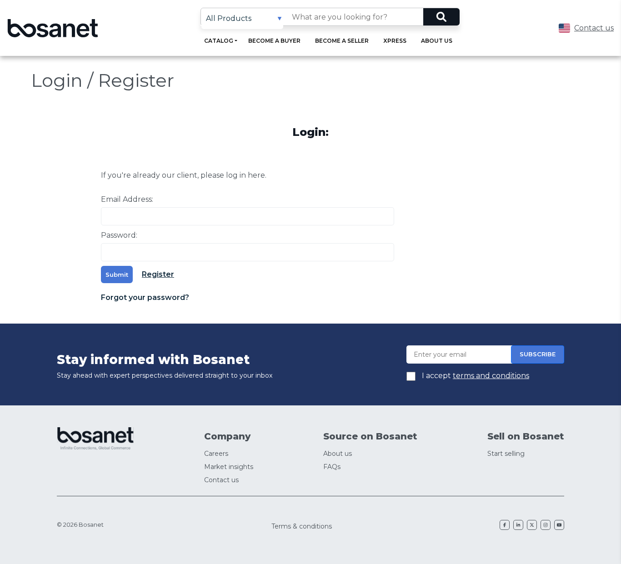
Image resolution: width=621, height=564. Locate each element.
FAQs (332, 467)
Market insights (228, 467)
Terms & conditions (301, 526)
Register (158, 274)
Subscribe (538, 354)
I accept (474, 375)
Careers (216, 453)
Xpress (394, 40)
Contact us (594, 28)
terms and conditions (491, 375)
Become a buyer (274, 40)
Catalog (218, 40)
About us (436, 40)
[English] (564, 28)
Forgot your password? (145, 297)
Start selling (506, 453)
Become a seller (342, 40)
